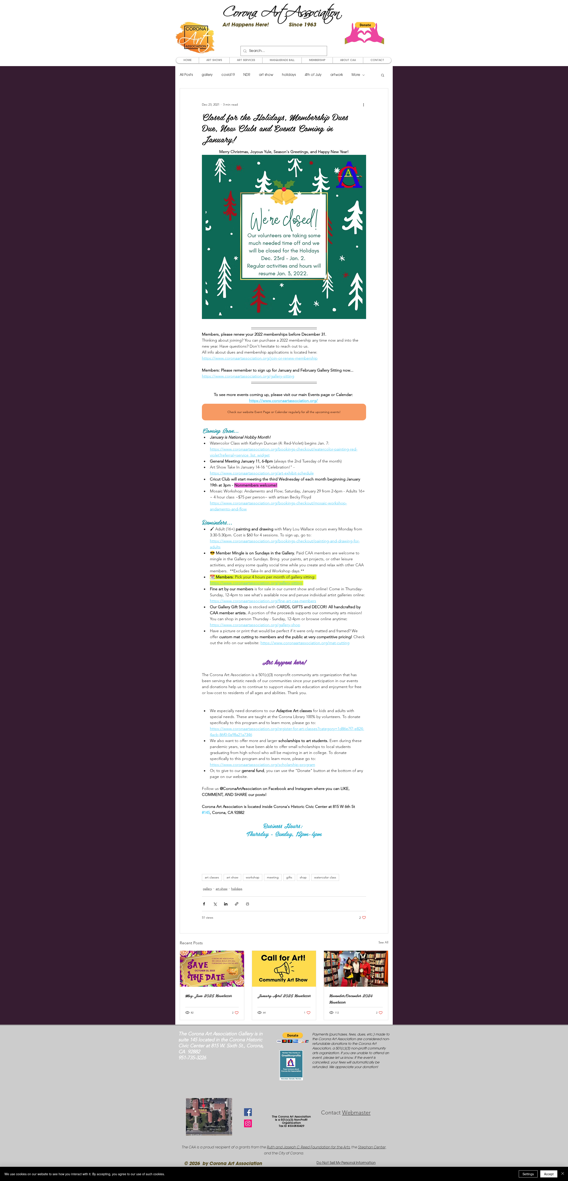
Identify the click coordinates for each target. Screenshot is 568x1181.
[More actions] (363, 104)
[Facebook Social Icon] (248, 1112)
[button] (365, 25)
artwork (336, 75)
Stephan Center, (372, 1147)
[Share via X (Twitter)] (215, 904)
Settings (528, 1174)
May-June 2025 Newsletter (208, 995)
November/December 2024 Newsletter (351, 998)
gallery (207, 75)
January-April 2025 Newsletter (284, 995)
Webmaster (356, 1112)
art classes (212, 877)
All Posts (186, 75)
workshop (252, 877)
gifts (289, 877)
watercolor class (325, 877)
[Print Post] (247, 904)
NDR (246, 75)
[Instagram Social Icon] (248, 1123)
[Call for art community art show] (284, 969)
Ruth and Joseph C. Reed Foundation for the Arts (308, 1147)
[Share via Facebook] (204, 904)
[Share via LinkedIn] (226, 904)
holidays (289, 75)
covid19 (228, 75)
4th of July (313, 75)
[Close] (562, 1173)
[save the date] (212, 969)
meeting (273, 877)
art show (266, 75)
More (356, 75)
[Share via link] (237, 904)
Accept (549, 1174)
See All (383, 942)
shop (303, 877)
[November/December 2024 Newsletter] (356, 969)
